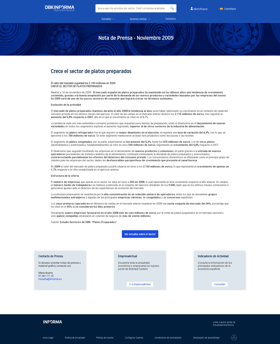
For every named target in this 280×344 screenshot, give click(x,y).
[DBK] (61, 8)
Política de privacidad (75, 337)
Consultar (219, 284)
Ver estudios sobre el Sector (140, 234)
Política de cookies (105, 337)
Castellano (230, 8)
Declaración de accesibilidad (206, 337)
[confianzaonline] (234, 337)
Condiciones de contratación (168, 337)
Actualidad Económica (223, 325)
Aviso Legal (48, 337)
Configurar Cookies (134, 337)
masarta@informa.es (50, 279)
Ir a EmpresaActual (140, 284)
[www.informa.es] (52, 321)
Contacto (170, 18)
